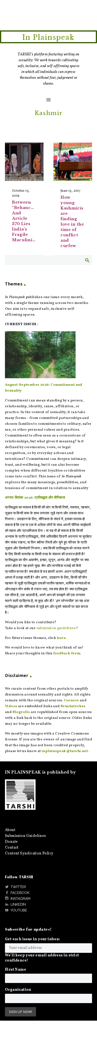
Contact (12, 847)
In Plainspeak (48, 37)
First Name (15, 969)
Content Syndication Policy (29, 853)
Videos (11, 706)
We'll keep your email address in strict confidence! (42, 958)
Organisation (18, 989)
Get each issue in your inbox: (32, 939)
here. (62, 638)
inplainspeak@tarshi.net (65, 751)
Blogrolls (21, 712)
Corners (71, 700)
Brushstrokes (73, 706)
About (10, 830)
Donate (11, 841)
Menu (48, 99)
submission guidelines (56, 628)
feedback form (66, 653)
